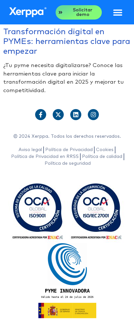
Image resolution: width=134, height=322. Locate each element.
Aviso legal (30, 149)
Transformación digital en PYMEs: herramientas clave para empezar (66, 41)
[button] (118, 12)
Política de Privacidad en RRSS (45, 156)
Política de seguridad (68, 163)
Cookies (105, 149)
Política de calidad (102, 156)
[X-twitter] (58, 114)
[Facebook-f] (40, 114)
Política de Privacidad (69, 149)
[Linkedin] (75, 114)
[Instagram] (93, 114)
